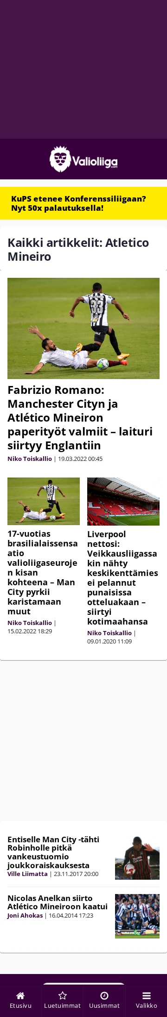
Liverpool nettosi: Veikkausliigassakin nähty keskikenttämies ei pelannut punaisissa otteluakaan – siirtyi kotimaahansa (122, 577)
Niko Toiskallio (29, 458)
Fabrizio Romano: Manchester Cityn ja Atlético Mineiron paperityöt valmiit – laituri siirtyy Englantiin (80, 417)
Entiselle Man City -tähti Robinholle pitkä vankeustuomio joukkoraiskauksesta (53, 852)
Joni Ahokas (25, 915)
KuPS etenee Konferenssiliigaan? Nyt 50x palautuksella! (78, 203)
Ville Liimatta (27, 874)
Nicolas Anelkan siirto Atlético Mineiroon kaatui (57, 902)
